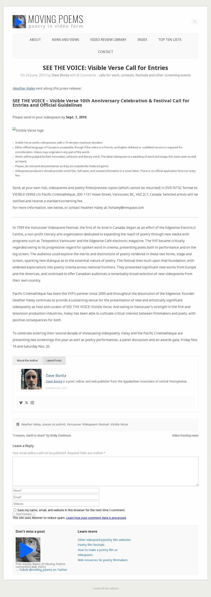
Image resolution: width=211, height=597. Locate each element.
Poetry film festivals (91, 545)
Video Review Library (108, 40)
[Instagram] (32, 403)
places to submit (53, 424)
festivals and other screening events (163, 75)
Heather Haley (24, 88)
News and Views (65, 40)
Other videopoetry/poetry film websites (104, 540)
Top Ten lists (170, 40)
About (35, 40)
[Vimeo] (21, 403)
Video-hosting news (185, 435)
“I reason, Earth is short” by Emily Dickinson (42, 435)
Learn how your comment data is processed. (96, 518)
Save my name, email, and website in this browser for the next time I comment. (71, 510)
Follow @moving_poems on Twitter (43, 570)
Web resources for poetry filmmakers (103, 560)
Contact (105, 52)
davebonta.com (56, 388)
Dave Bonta (60, 75)
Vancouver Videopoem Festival (88, 424)
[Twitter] (26, 403)
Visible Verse (119, 424)
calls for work (109, 75)
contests (127, 75)
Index (142, 40)
